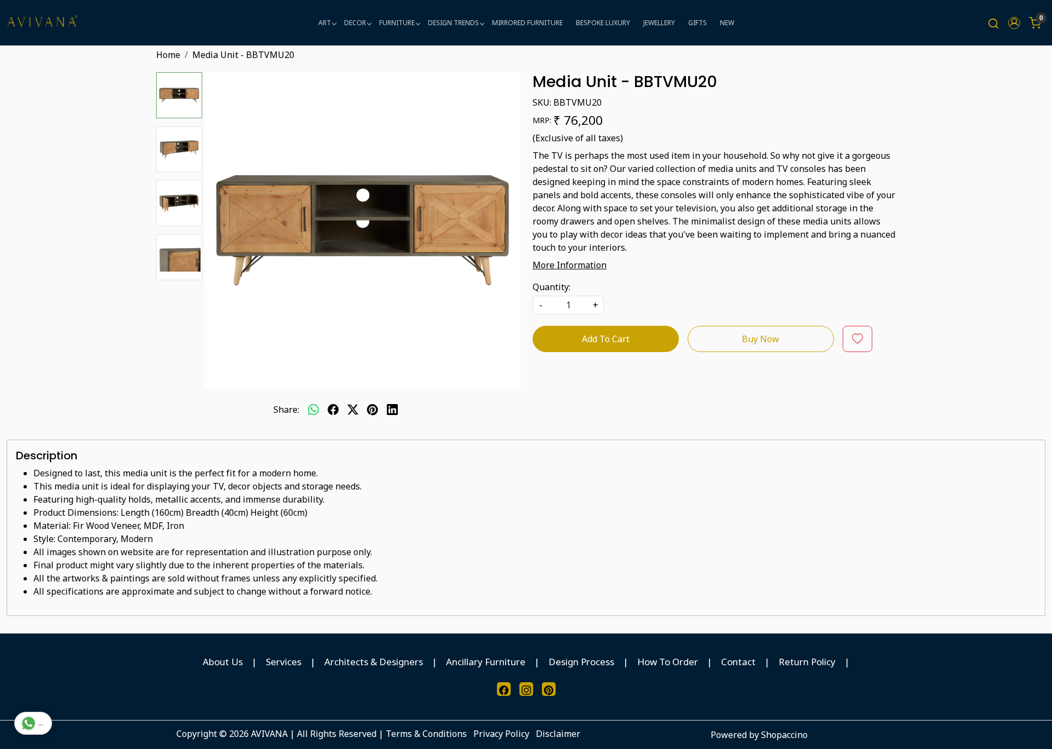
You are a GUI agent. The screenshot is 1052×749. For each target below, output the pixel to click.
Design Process (581, 661)
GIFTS (697, 22)
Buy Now (760, 339)
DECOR (355, 22)
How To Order (667, 661)
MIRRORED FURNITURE (527, 22)
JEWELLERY (659, 22)
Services (283, 661)
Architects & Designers (373, 661)
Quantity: (551, 287)
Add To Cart (606, 339)
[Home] (42, 23)
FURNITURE (397, 22)
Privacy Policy (501, 734)
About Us (223, 661)
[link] (993, 23)
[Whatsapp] (313, 409)
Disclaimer (558, 734)
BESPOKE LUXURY (603, 22)
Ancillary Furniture (485, 661)
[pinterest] (372, 409)
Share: (286, 410)
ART (324, 22)
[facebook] (333, 409)
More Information (570, 265)
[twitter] (353, 409)
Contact (738, 661)
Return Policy (807, 661)
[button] (1014, 23)
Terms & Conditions (426, 734)
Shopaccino (784, 735)
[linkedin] (392, 409)
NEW (727, 22)
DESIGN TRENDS (453, 22)
